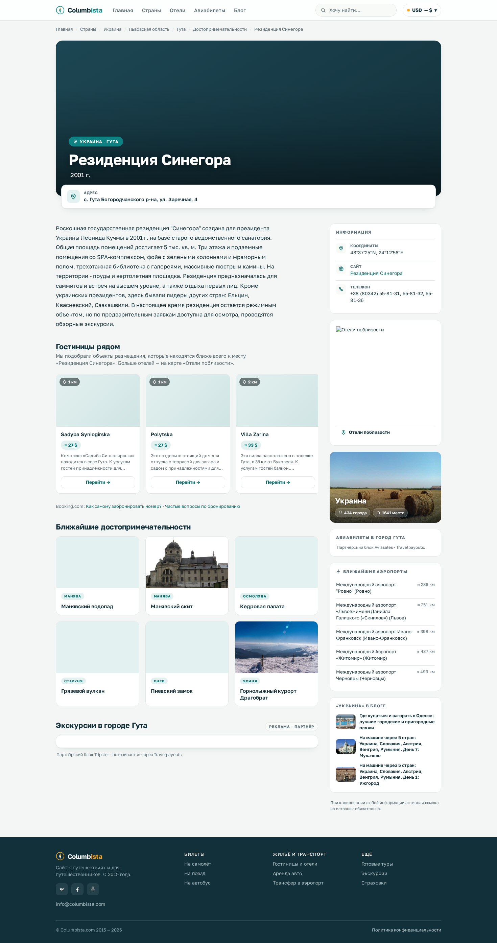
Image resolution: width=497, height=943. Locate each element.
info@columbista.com (80, 904)
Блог (240, 10)
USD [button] (424, 10)
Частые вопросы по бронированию (202, 506)
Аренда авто (287, 873)
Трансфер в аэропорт (298, 883)
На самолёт (197, 864)
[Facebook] (77, 889)
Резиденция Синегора (376, 273)
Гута (181, 29)
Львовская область (149, 29)
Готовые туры (377, 864)
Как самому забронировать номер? (124, 506)
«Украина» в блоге (361, 706)
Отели (177, 10)
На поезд (194, 873)
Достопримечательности (220, 29)
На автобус (197, 883)
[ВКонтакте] (62, 889)
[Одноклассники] (93, 889)
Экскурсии (374, 873)
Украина (112, 29)
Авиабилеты (209, 10)
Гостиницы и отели (295, 864)
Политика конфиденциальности (406, 930)
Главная (123, 10)
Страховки (374, 883)
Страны (151, 10)
